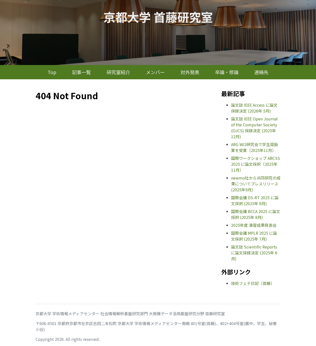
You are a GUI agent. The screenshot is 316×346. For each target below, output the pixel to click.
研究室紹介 (118, 72)
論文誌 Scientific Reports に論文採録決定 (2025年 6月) (254, 253)
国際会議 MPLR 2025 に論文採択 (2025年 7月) (254, 236)
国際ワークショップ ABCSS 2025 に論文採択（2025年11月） (255, 164)
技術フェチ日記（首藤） (253, 283)
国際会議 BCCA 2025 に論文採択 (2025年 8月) (255, 214)
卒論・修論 (226, 72)
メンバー (155, 72)
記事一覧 (81, 72)
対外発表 (189, 72)
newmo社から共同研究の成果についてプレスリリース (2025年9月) (255, 184)
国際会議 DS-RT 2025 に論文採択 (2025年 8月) (254, 200)
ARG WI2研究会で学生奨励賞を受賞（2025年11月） (254, 147)
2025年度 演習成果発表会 (253, 225)
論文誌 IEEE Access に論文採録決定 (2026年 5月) (254, 108)
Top (52, 72)
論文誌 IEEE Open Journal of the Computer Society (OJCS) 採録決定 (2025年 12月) (254, 127)
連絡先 (261, 72)
